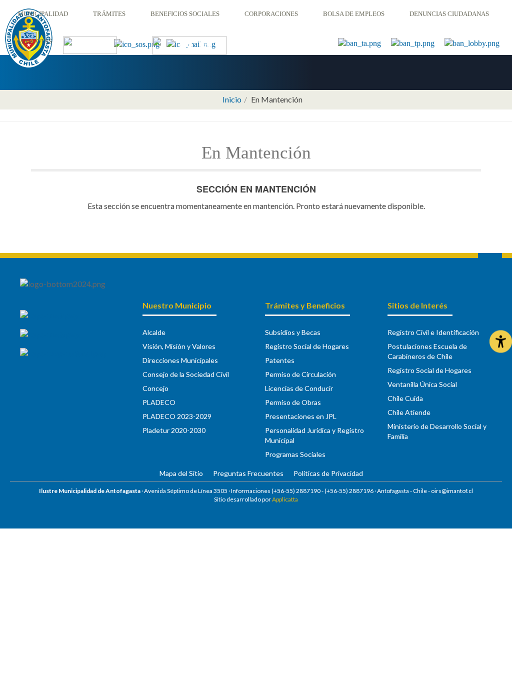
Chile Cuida (405, 398)
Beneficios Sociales (185, 14)
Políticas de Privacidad (328, 473)
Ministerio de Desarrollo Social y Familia (437, 431)
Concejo (155, 388)
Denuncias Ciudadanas (449, 14)
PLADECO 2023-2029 (177, 416)
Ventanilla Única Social (422, 384)
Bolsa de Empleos (353, 14)
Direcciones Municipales (180, 360)
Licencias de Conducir (299, 388)
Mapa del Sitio (181, 473)
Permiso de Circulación (300, 374)
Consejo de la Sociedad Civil (185, 374)
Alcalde (154, 332)
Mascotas (35, 41)
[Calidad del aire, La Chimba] (90, 44)
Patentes (279, 360)
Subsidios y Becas (292, 332)
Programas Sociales (295, 454)
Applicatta (285, 499)
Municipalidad (43, 14)
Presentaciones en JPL (300, 416)
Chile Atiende (409, 412)
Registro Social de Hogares (307, 346)
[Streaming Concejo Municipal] (189, 44)
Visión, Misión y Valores (179, 346)
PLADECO (159, 402)
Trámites (109, 14)
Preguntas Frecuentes (248, 473)
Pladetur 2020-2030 (174, 430)
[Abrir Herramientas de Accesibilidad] (501, 341)
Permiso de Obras (293, 402)
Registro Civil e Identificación (433, 332)
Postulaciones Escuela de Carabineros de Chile (427, 351)
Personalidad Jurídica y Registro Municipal (314, 435)
